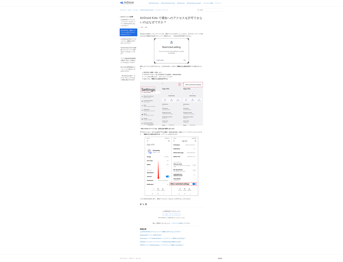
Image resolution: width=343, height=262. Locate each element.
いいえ (176, 214)
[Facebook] (141, 204)
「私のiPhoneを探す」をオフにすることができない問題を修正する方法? (128, 78)
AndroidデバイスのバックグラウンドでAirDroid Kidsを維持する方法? (160, 241)
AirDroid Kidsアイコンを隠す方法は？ (151, 235)
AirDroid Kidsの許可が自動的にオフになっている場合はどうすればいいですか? (128, 51)
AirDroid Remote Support (194, 3)
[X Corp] (143, 204)
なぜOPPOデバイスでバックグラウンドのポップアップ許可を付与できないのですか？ (128, 22)
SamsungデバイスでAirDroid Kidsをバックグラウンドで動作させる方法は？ (162, 238)
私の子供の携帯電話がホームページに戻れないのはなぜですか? (128, 69)
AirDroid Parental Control (168, 3)
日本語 (220, 258)
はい (167, 214)
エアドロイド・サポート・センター (129, 10)
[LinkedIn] (146, 204)
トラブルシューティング (161, 10)
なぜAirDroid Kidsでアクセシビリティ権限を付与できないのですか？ (128, 41)
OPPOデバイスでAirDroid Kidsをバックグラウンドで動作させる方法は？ (162, 245)
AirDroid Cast (181, 3)
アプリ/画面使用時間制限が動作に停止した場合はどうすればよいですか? (128, 60)
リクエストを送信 (208, 3)
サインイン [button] (218, 3)
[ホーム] (126, 4)
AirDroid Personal (154, 3)
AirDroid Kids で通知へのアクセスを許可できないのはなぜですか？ (128, 32)
